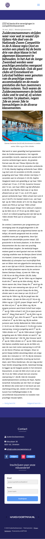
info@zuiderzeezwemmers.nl (19, 449)
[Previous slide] (7, 517)
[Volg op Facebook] (6, 457)
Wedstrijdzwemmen (23, 29)
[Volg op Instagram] (23, 457)
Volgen (14, 456)
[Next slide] (39, 517)
